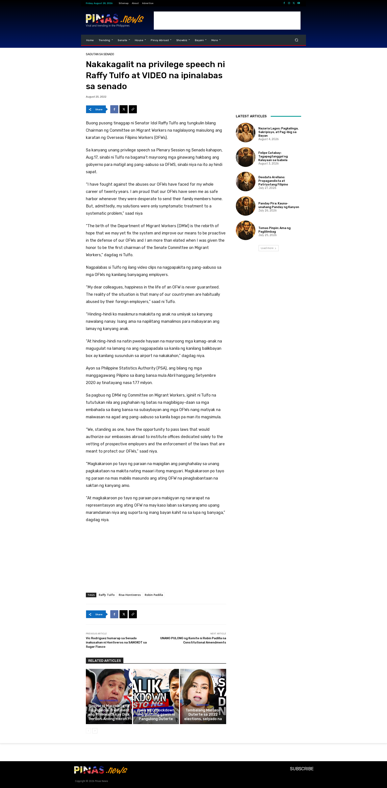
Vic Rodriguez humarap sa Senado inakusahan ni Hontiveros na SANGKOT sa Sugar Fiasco (116, 642)
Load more (267, 248)
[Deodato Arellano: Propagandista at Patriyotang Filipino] (245, 181)
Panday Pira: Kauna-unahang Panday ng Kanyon (278, 205)
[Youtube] (298, 3)
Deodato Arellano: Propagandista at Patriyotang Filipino (273, 180)
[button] (296, 40)
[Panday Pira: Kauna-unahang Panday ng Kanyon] (245, 206)
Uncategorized (108, 701)
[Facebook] (284, 3)
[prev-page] (88, 730)
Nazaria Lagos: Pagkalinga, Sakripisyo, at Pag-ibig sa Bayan (278, 132)
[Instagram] (289, 3)
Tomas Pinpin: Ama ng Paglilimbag (274, 229)
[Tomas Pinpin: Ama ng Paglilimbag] (245, 230)
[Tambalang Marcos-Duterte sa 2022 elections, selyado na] (203, 696)
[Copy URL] (133, 109)
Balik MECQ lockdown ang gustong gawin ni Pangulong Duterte (156, 714)
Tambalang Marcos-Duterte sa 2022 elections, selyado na (203, 714)
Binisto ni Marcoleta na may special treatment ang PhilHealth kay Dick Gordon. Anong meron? (109, 712)
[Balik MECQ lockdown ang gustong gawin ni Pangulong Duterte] (156, 696)
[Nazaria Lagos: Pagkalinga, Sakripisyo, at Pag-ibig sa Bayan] (245, 132)
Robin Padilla (154, 595)
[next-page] (94, 730)
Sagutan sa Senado (100, 54)
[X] (293, 3)
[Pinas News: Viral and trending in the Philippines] (115, 20)
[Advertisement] (227, 20)
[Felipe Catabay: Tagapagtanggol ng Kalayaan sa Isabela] (245, 157)
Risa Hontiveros (130, 595)
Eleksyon (202, 705)
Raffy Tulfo (107, 595)
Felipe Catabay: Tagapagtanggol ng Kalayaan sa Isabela (273, 156)
